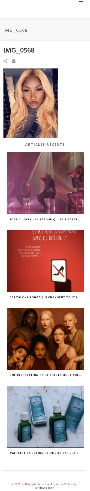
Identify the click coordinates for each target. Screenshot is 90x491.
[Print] (16, 61)
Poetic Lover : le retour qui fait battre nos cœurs (46, 219)
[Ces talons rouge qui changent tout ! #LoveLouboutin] (45, 261)
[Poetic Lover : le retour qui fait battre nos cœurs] (45, 183)
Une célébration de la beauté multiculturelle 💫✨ (46, 375)
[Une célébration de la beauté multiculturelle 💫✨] (45, 339)
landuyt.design (45, 488)
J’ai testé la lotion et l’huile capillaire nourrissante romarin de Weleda (46, 453)
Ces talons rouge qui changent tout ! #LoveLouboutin (46, 297)
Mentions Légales (49, 484)
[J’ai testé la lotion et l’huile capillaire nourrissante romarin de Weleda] (45, 417)
